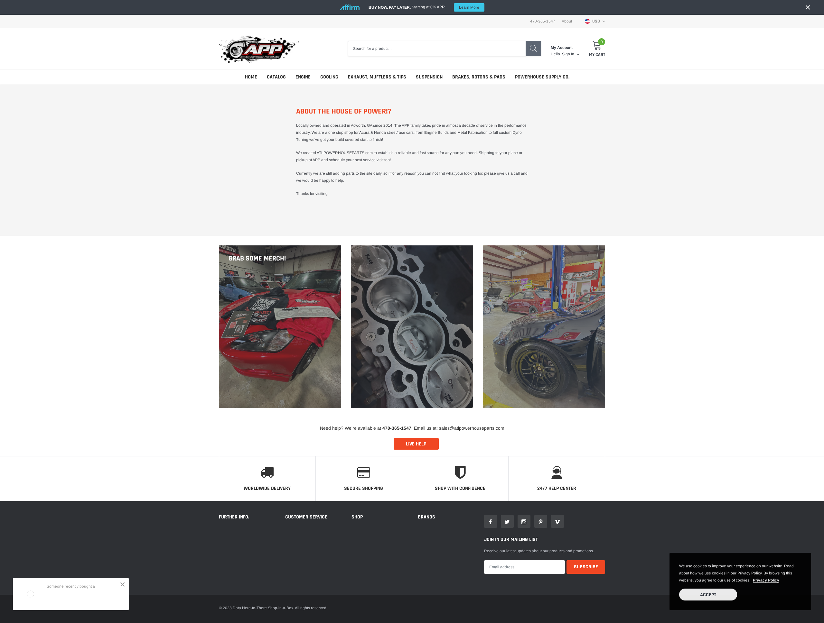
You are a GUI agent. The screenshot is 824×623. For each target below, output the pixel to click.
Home (251, 77)
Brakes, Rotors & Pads (478, 77)
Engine (303, 77)
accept (708, 594)
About (567, 21)
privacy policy (766, 580)
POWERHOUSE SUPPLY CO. (542, 77)
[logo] (259, 48)
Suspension (429, 77)
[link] (490, 521)
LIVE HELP (416, 444)
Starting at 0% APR (424, 7)
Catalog (276, 77)
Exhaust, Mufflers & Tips (377, 77)
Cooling (329, 77)
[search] (533, 48)
